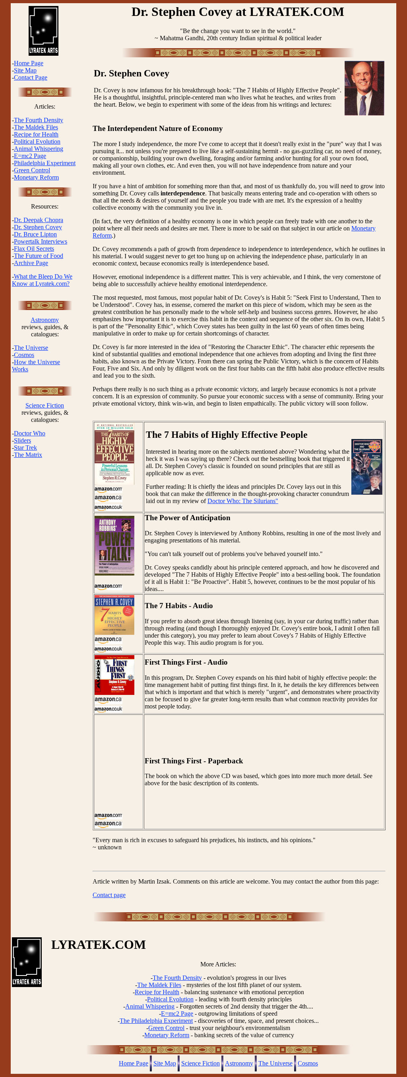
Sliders (22, 440)
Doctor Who (29, 433)
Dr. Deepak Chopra (38, 220)
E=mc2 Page (30, 155)
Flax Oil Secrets (34, 248)
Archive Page (31, 262)
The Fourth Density (38, 120)
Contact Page (30, 77)
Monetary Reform (36, 177)
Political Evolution (37, 141)
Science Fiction (44, 405)
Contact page (109, 895)
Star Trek (25, 447)
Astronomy (45, 319)
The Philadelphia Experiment (156, 1020)
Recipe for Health (36, 134)
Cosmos (24, 354)
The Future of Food (38, 255)
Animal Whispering (38, 148)
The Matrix (28, 454)
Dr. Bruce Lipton (35, 234)
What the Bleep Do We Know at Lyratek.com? (42, 280)
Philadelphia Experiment (45, 163)
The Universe (31, 347)
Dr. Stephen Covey (38, 227)
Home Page (28, 63)
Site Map (25, 70)
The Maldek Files (36, 127)
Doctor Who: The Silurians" (242, 501)
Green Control (32, 170)
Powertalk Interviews (40, 241)
